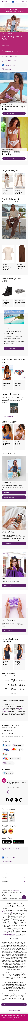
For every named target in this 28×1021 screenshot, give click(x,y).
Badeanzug (5, 711)
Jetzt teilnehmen (10, 348)
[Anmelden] (19, 1)
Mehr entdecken (8, 416)
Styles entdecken (9, 497)
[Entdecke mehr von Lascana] (6, 680)
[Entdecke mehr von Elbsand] (14, 693)
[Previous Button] (6, 408)
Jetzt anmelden (14, 792)
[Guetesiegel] (10, 831)
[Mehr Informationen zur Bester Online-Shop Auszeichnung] (5, 817)
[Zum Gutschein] (14, 606)
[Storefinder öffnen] (16, 1)
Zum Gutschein (8, 630)
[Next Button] (22, 408)
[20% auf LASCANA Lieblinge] (14, 23)
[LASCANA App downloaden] (14, 518)
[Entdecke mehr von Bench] (14, 685)
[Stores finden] (14, 564)
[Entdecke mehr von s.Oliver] (22, 685)
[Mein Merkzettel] (23, 1)
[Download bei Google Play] (18, 842)
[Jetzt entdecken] (13, 89)
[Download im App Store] (7, 842)
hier (8, 933)
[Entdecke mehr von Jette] (6, 684)
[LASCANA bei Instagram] (11, 800)
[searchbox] (13, 5)
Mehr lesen (6, 717)
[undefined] (24, 184)
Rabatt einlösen (8, 52)
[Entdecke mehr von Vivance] (22, 689)
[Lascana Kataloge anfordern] (14, 468)
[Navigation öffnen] (1, 5)
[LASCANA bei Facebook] (7, 800)
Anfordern (6, 493)
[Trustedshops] (4, 831)
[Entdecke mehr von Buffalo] (14, 680)
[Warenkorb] (26, 1)
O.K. (4, 1004)
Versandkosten (16, 890)
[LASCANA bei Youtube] (20, 800)
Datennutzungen (7, 912)
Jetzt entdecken (9, 113)
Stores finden (7, 585)
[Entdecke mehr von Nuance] (14, 689)
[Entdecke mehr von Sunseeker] (22, 680)
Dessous (19, 708)
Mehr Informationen (14, 1010)
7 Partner (14, 909)
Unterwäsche (5, 710)
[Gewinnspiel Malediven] (14, 317)
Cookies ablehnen (9, 934)
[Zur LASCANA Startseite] (5, 2)
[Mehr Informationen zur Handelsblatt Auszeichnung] (12, 817)
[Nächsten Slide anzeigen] (24, 242)
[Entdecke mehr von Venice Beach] (6, 689)
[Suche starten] (25, 5)
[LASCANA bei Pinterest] (16, 800)
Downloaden (7, 544)
